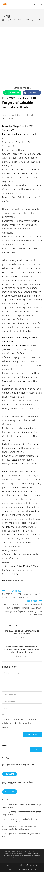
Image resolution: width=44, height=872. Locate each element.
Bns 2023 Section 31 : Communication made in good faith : (22, 632)
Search (5, 746)
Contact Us (34, 865)
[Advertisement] (22, 50)
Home (9, 865)
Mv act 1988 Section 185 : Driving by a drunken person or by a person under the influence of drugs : (22, 649)
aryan (4, 804)
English (30, 115)
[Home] (3, 20)
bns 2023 (9, 581)
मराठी (26, 865)
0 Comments (11, 118)
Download (10, 774)
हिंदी (21, 865)
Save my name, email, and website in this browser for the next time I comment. (20, 723)
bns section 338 (18, 581)
